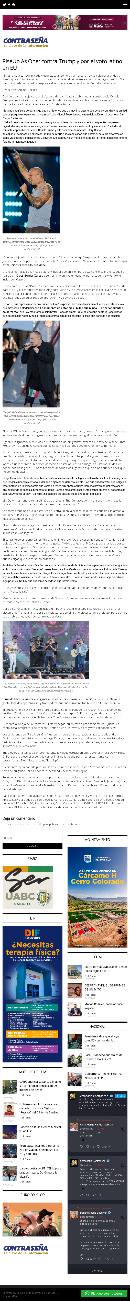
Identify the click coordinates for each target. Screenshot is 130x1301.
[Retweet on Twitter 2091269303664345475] (88, 1195)
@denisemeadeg (87, 1216)
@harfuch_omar (87, 1128)
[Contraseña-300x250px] (28, 908)
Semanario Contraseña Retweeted (96, 1120)
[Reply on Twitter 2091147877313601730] (82, 1259)
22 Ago (101, 1165)
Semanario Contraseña (92, 1160)
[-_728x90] (65, 29)
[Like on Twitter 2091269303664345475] (95, 1195)
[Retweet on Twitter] (78, 1120)
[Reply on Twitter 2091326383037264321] (82, 1146)
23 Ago (101, 1128)
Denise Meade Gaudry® (93, 1212)
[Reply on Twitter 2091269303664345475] (82, 1195)
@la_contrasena (87, 1165)
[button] (104, 1293)
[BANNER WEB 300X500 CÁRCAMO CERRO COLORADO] (97, 946)
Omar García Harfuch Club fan (96, 1124)
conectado (36, 824)
